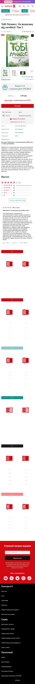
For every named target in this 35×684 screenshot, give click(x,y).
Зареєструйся (8, 100)
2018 (16, 136)
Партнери (4, 600)
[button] (5, 73)
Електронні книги (7, 671)
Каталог (5, 11)
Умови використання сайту (10, 638)
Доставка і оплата (7, 624)
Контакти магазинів (8, 614)
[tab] (17, 177)
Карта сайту (5, 647)
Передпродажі (6, 666)
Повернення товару (8, 629)
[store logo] (10, 6)
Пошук (16, 11)
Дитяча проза (7, 19)
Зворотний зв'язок (7, 633)
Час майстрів (19, 129)
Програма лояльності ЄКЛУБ (11, 676)
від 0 (20, 112)
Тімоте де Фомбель (20, 126)
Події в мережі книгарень (10, 609)
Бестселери (5, 662)
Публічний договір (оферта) (10, 643)
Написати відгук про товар (17, 200)
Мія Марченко (19, 132)
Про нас (4, 591)
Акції (3, 657)
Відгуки (5, 176)
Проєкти (4, 605)
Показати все (5, 139)
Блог (3, 596)
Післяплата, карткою (25, 115)
